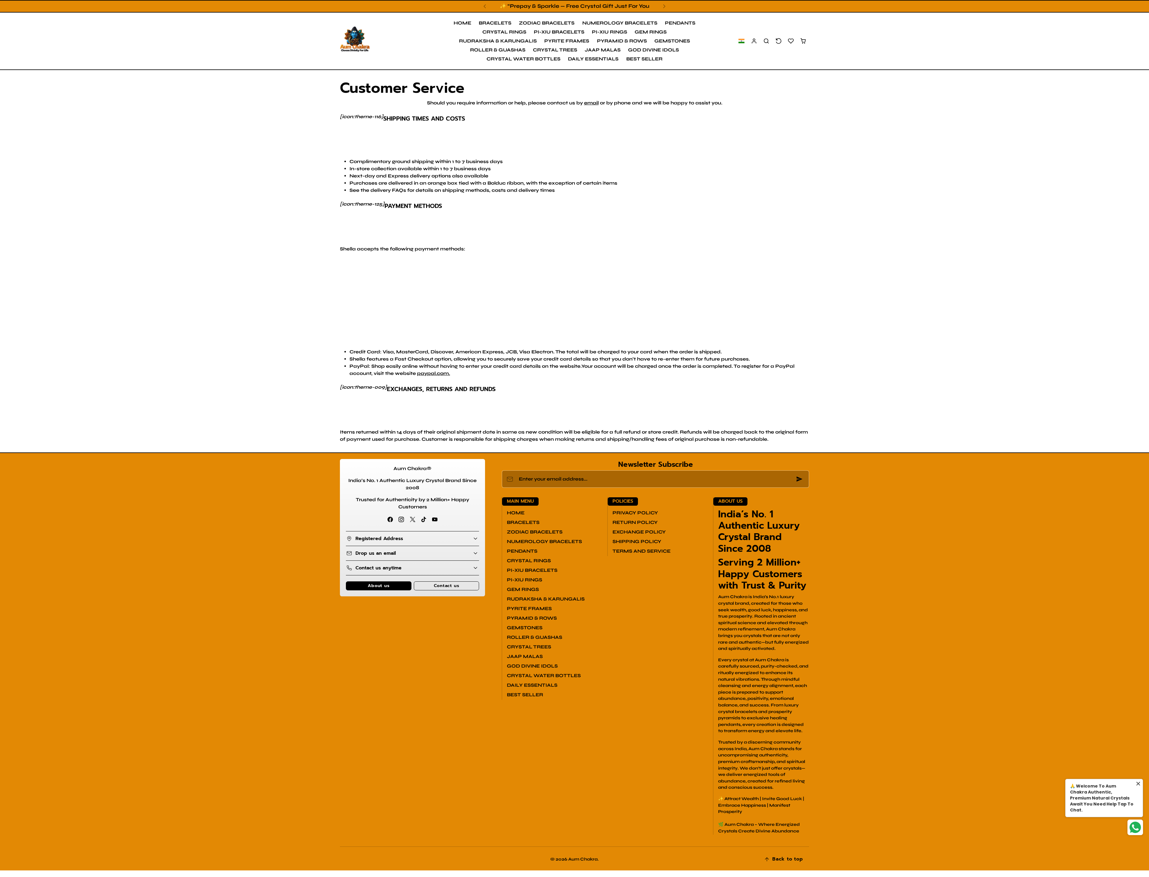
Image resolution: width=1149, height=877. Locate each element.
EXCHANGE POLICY (639, 532)
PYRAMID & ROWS (622, 41)
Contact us (446, 585)
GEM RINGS (651, 32)
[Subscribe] (799, 479)
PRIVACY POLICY (635, 513)
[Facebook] (390, 519)
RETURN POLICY (635, 522)
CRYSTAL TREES (555, 50)
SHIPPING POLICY (637, 541)
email (591, 103)
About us (378, 585)
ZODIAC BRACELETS (546, 23)
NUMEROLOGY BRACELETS (619, 23)
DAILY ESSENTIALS (593, 59)
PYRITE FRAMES (566, 41)
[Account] (754, 41)
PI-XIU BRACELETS (559, 32)
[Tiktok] (423, 519)
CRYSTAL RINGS (504, 32)
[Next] (664, 6)
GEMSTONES (672, 41)
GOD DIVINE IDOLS (653, 50)
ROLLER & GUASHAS (497, 50)
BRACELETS (495, 23)
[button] (741, 41)
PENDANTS (680, 23)
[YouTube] (434, 519)
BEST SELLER (644, 59)
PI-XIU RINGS (609, 32)
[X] (412, 519)
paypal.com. (433, 373)
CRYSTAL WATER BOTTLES (523, 59)
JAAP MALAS (603, 50)
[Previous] (485, 6)
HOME (462, 23)
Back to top (787, 859)
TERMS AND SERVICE (642, 551)
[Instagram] (401, 519)
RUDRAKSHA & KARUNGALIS (498, 41)
